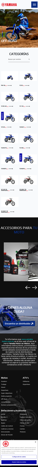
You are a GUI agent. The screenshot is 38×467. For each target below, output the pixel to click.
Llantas (22, 429)
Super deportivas (6, 393)
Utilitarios (26, 381)
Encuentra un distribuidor (18, 323)
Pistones (23, 432)
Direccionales (5, 432)
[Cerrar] (35, 442)
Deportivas (4, 390)
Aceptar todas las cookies (19, 462)
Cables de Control (7, 426)
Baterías (4, 420)
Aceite (3, 414)
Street (3, 387)
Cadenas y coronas (7, 429)
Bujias (3, 423)
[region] (19, 453)
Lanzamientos (5, 402)
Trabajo (3, 384)
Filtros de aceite (25, 420)
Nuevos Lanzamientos (8, 405)
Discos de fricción (7, 435)
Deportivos (26, 384)
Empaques (23, 414)
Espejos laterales (25, 417)
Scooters (4, 381)
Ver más (10, 76)
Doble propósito (6, 396)
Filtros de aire (24, 423)
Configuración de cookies (19, 457)
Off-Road (4, 399)
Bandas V (4, 417)
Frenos (22, 426)
